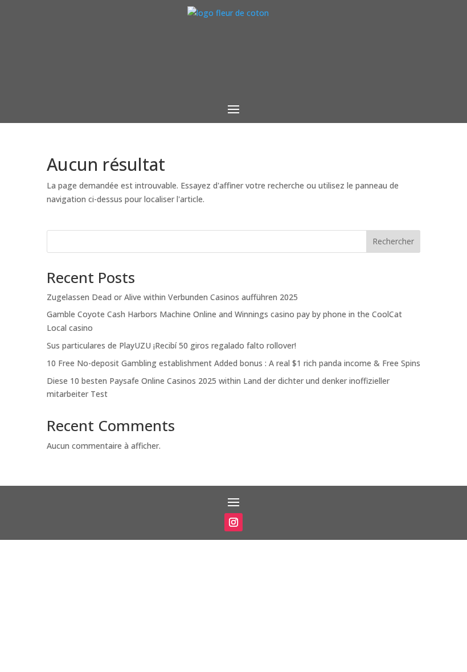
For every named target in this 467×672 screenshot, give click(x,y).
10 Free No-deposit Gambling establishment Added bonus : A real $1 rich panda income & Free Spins (233, 363)
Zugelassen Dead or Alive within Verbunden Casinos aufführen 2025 (172, 297)
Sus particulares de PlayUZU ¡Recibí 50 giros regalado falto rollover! (171, 345)
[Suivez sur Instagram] (233, 522)
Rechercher (393, 241)
